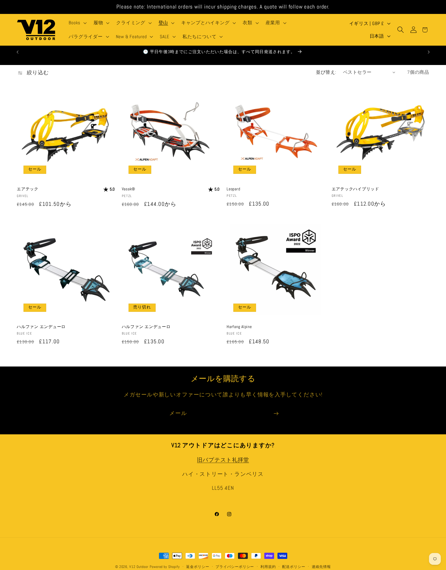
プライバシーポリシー (235, 566)
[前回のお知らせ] (17, 52)
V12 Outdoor (138, 566)
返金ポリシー (197, 566)
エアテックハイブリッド (355, 189)
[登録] (276, 413)
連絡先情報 (321, 566)
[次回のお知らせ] (428, 52)
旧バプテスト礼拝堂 (223, 460)
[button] (77, 23)
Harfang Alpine (239, 326)
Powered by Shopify (165, 566)
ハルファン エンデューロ (41, 326)
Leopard (233, 189)
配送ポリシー (293, 566)
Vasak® (129, 189)
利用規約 (268, 566)
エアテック (27, 189)
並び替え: (326, 72)
